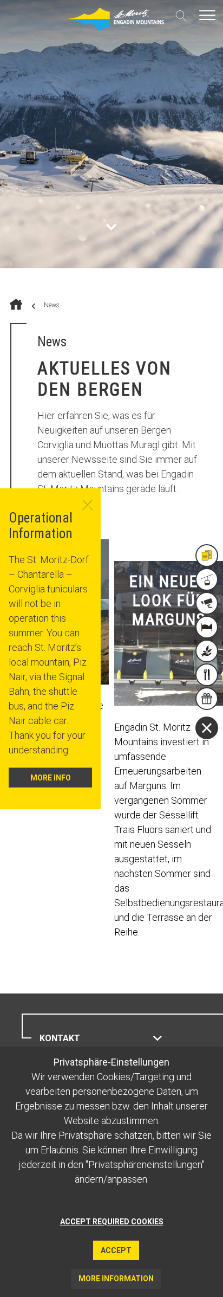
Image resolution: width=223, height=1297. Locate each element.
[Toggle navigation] (207, 15)
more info (50, 777)
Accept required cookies (111, 1221)
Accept (116, 1250)
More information (116, 1278)
